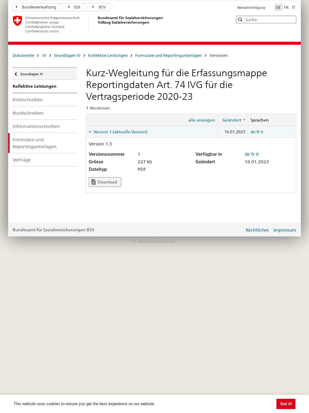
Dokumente (23, 55)
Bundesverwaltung (39, 7)
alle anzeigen (201, 120)
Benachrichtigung (251, 7)
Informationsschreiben (36, 126)
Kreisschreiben (28, 99)
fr (258, 131)
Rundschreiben (28, 113)
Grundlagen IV (67, 55)
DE (279, 7)
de (253, 131)
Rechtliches (257, 230)
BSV (102, 7)
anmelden (235, 230)
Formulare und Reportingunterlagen (168, 55)
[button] (291, 19)
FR (286, 7)
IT (293, 7)
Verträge (22, 160)
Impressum (284, 230)
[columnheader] (233, 120)
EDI (77, 7)
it (261, 131)
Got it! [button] (286, 404)
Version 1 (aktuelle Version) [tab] (120, 131)
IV (44, 55)
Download (107, 182)
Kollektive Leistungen (108, 55)
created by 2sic (162, 241)
